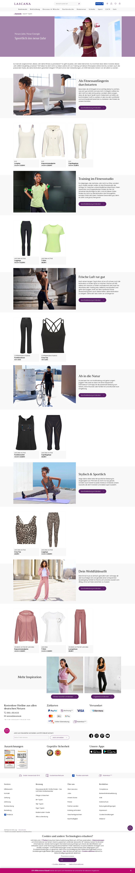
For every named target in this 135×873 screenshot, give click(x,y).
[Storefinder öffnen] (107, 4)
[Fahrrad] (44, 386)
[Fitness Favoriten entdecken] (65, 675)
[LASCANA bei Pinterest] (102, 736)
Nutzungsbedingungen (107, 806)
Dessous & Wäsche (51, 9)
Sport (100, 9)
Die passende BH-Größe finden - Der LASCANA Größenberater (49, 790)
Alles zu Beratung (42, 817)
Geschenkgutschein (75, 814)
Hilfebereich (8, 789)
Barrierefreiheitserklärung (108, 793)
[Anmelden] (111, 4)
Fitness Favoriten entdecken (63, 697)
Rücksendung (9, 806)
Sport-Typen (27, 14)
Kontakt (7, 793)
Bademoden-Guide (43, 812)
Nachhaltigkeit (73, 819)
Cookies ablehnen (88, 851)
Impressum (103, 810)
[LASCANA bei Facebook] (91, 736)
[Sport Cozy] (44, 580)
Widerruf (102, 819)
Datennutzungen (98, 840)
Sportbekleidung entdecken (91, 108)
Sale (115, 9)
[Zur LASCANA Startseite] (22, 3)
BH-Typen (39, 800)
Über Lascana (72, 789)
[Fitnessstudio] (44, 191)
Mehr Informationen (76, 864)
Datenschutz (103, 802)
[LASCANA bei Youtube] (108, 736)
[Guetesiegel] (58, 753)
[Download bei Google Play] (110, 752)
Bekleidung (35, 9)
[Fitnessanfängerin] (44, 94)
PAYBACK (10, 815)
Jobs (69, 793)
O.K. (62, 860)
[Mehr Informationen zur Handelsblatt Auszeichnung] (22, 759)
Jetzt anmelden (58, 737)
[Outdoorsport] (44, 289)
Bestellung (7, 810)
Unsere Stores (72, 798)
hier (64, 851)
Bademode (22, 9)
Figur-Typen (40, 808)
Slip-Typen (39, 804)
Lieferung (7, 802)
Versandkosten (22, 830)
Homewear (81, 9)
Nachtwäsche (68, 9)
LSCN (108, 9)
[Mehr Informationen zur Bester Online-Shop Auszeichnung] (9, 759)
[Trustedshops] (50, 753)
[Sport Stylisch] (44, 483)
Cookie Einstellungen (106, 814)
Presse (70, 802)
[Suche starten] (79, 4)
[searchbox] (65, 4)
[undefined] (119, 677)
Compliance (103, 789)
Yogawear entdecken (101, 697)
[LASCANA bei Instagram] (97, 736)
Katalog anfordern (74, 810)
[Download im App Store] (96, 752)
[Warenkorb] (120, 4)
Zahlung (7, 798)
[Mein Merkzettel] (115, 4)
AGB (100, 798)
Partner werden (73, 806)
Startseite (18, 14)
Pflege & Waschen (42, 795)
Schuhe (92, 9)
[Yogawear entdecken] (102, 675)
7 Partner (45, 840)
